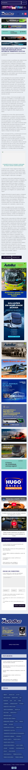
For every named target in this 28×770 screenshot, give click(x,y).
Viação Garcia (17, 739)
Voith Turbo (19, 745)
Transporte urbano (9, 736)
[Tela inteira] (25, 510)
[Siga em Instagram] (25, 14)
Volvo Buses (12, 751)
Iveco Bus (6, 712)
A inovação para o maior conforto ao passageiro (12, 558)
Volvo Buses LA (7, 754)
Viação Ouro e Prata (9, 742)
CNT (15, 700)
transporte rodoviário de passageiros (14, 733)
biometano (15, 697)
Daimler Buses (13, 703)
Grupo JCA (17, 709)
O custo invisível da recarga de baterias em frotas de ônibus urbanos (13, 544)
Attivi (17, 694)
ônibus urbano (19, 757)
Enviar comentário (19, 605)
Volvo (5, 751)
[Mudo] (23, 510)
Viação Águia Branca (9, 745)
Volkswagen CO (20, 748)
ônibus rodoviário (8, 757)
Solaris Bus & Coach (9, 727)
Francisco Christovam (9, 706)
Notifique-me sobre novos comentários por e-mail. (14, 598)
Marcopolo (13, 712)
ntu (16, 721)
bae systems (7, 697)
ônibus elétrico (17, 754)
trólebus (18, 736)
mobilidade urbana (9, 721)
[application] (14, 504)
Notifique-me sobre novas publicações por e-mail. (13, 602)
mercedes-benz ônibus (9, 718)
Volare (5, 748)
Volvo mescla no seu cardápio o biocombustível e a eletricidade (10, 563)
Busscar (6, 700)
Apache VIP (11, 694)
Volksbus (11, 748)
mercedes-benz (7, 715)
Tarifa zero (19, 727)
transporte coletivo (9, 730)
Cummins (6, 703)
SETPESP (11, 724)
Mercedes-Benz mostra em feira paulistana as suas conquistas (14, 549)
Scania (5, 724)
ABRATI (5, 694)
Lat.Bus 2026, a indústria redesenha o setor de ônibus (14, 554)
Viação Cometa (7, 739)
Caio (11, 700)
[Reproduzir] (3, 510)
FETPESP (21, 703)
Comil (19, 700)
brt (21, 697)
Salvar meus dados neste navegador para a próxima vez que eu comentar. (13, 595)
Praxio (21, 721)
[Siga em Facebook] (23, 14)
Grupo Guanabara (8, 709)
